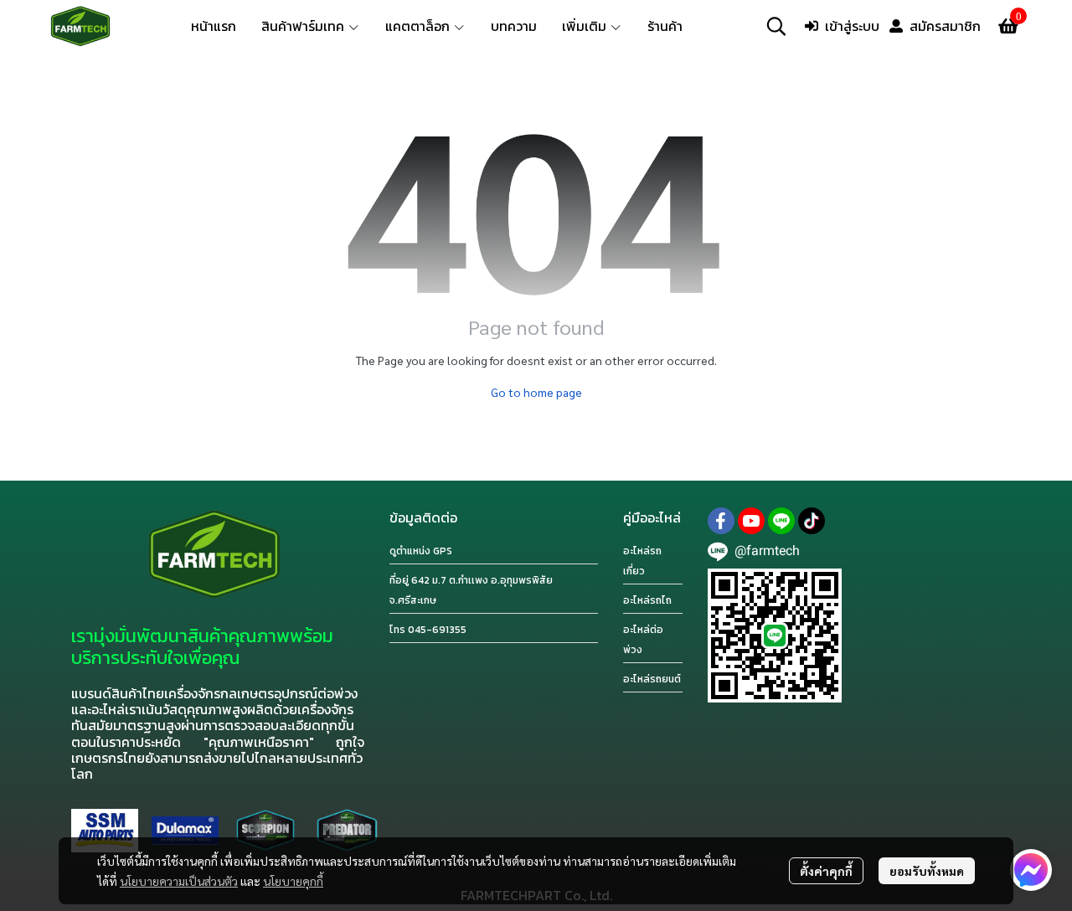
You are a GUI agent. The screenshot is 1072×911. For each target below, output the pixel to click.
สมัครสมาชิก (945, 26)
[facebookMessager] (1031, 870)
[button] (776, 26)
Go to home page (536, 391)
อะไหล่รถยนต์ (652, 679)
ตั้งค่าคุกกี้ (826, 870)
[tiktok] (811, 520)
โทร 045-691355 (427, 629)
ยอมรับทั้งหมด (926, 870)
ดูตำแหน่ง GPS (420, 550)
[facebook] (721, 520)
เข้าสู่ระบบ (852, 26)
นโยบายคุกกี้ (293, 880)
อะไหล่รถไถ (647, 600)
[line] (781, 520)
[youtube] (751, 520)
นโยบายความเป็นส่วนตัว (179, 880)
